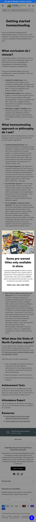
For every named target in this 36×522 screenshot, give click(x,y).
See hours (29, 1)
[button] (32, 518)
